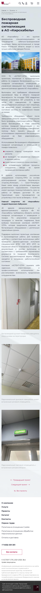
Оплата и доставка (10, 537)
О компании (7, 503)
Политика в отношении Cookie (16, 527)
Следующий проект (19, 485)
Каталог (5, 515)
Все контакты (11, 552)
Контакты (6, 519)
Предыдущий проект (21, 480)
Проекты (6, 511)
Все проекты (22, 491)
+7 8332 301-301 (8, 545)
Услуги (5, 507)
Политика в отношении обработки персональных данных (17, 532)
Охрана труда (8, 523)
